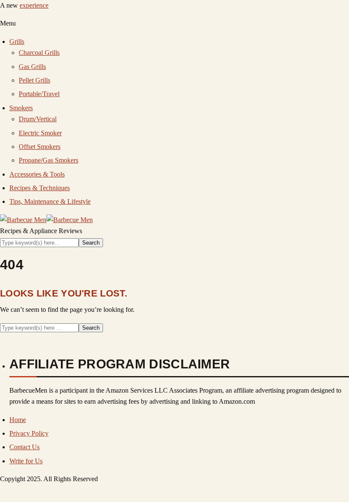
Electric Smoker (40, 133)
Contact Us (24, 447)
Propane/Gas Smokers (48, 160)
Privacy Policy (29, 433)
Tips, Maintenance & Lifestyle (50, 201)
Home (17, 419)
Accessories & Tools (37, 174)
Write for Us (26, 461)
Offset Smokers (39, 146)
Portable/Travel (39, 93)
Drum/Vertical (38, 119)
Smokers (21, 107)
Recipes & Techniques (39, 187)
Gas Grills (32, 66)
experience (34, 5)
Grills (16, 41)
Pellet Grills (34, 80)
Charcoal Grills (39, 52)
